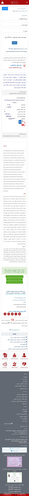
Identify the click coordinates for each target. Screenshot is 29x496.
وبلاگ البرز (25, 381)
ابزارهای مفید (23, 344)
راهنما (14, 334)
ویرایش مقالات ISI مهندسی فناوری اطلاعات (14, 282)
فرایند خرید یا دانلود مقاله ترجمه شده (18, 342)
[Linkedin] (5, 314)
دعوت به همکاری (23, 389)
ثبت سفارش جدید (15, 330)
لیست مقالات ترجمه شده (22, 11)
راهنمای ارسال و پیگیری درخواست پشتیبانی (17, 349)
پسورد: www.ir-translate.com (15, 68)
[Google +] (8, 314)
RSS (24, 412)
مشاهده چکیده (24, 15)
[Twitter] (12, 314)
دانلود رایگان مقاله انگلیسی (16, 65)
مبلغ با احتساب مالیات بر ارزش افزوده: (19, 37)
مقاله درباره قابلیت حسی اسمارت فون (19, 300)
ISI (9, 323)
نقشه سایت (24, 421)
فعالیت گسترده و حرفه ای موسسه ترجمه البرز (14, 485)
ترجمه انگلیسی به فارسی (22, 395)
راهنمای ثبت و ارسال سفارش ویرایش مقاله (17, 340)
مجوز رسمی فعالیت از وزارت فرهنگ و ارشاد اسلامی (14, 455)
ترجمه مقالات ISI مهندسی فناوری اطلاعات (14, 279)
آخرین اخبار (24, 409)
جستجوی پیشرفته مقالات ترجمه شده (16, 311)
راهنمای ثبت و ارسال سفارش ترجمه (18, 337)
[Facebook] (16, 314)
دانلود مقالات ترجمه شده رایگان (20, 399)
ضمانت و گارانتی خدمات (22, 384)
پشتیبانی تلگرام (15, 451)
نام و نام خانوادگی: (23, 19)
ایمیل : (25, 31)
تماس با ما (24, 379)
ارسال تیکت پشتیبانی (15, 448)
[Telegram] (19, 314)
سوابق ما (25, 377)
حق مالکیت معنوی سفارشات (20, 347)
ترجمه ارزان (24, 404)
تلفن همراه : (24, 25)
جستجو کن (5, 8)
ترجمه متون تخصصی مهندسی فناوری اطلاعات (14, 277)
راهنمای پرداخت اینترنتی (21, 414)
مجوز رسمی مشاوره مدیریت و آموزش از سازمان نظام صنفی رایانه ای (14, 470)
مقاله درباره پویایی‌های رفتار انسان (20, 298)
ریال (5, 37)
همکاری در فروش (23, 417)
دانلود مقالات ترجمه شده (21, 397)
